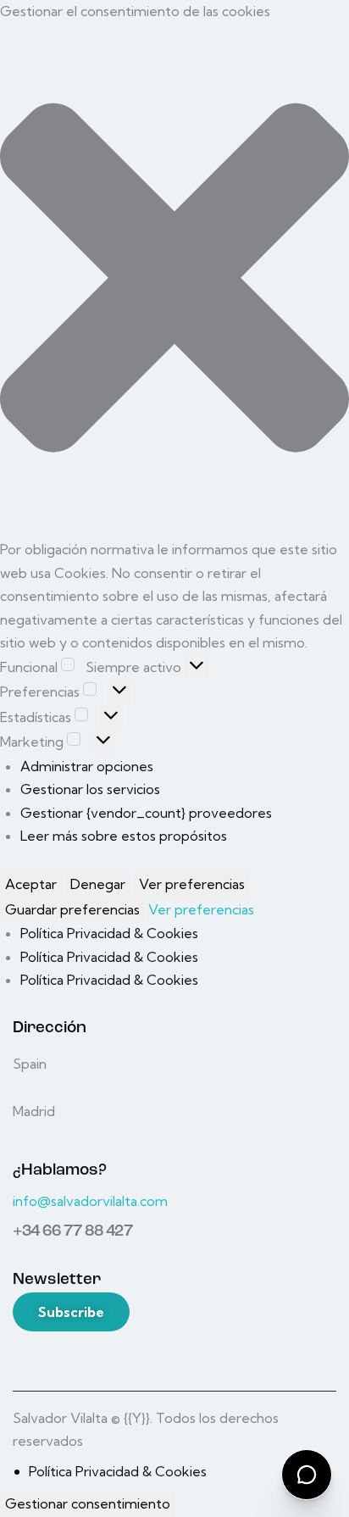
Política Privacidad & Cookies (109, 933)
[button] (174, 281)
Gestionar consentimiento (87, 1503)
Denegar (97, 883)
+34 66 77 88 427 (73, 1232)
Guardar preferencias (72, 909)
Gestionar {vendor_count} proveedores (146, 812)
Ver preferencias (192, 883)
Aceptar (31, 883)
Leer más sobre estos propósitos (123, 835)
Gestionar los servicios (90, 789)
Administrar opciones (86, 766)
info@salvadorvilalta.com (90, 1200)
